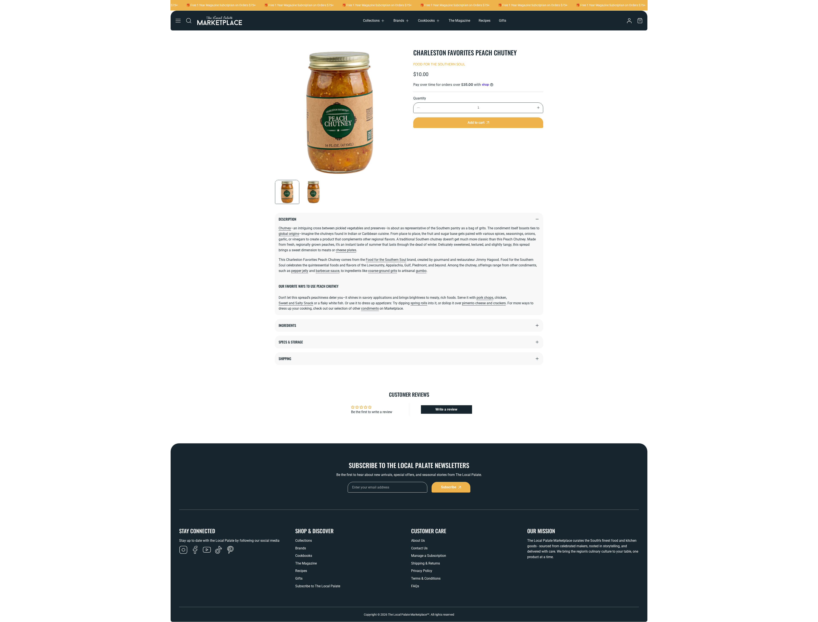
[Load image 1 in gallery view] (287, 192)
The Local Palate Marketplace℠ (408, 614)
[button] (374, 20)
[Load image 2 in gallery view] (313, 192)
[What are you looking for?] (189, 20)
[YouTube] (207, 550)
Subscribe (448, 487)
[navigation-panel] (178, 20)
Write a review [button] (446, 409)
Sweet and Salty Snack (296, 303)
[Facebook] (195, 550)
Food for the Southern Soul (439, 64)
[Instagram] (183, 550)
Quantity (419, 98)
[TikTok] (218, 550)
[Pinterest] (230, 550)
